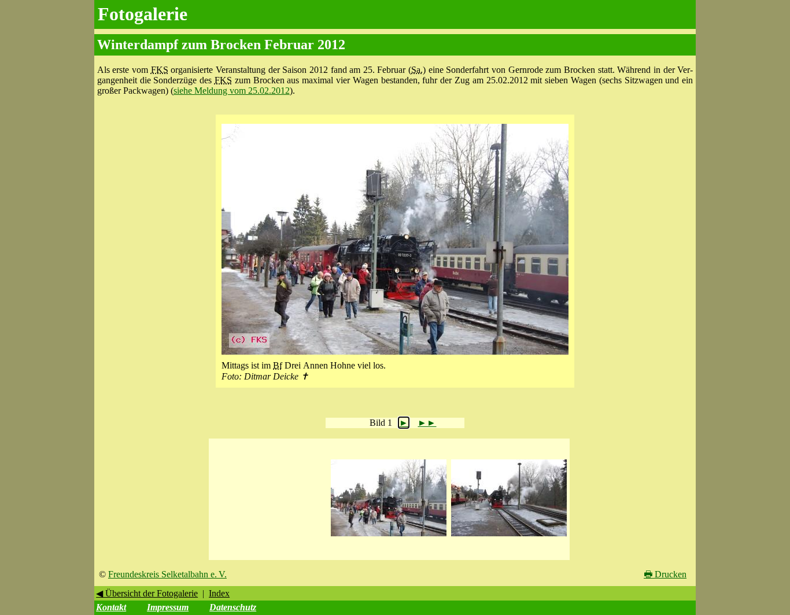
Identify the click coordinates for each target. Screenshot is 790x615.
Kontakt (111, 607)
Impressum (168, 607)
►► (427, 423)
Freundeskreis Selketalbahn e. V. (167, 574)
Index (219, 593)
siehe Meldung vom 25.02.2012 (231, 90)
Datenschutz (232, 607)
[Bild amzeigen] (388, 537)
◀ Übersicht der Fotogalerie (147, 593)
